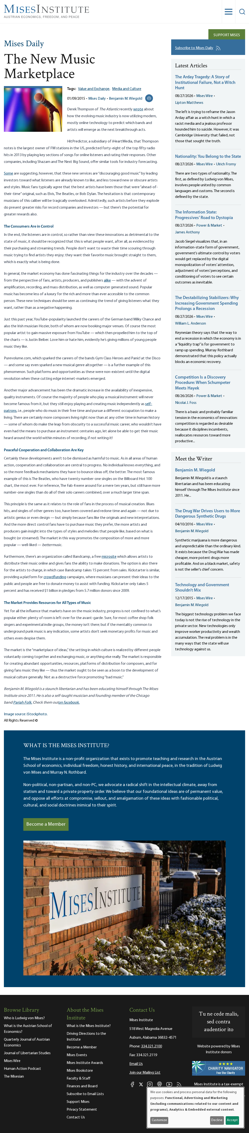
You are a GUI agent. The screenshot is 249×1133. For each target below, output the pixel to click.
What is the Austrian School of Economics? (28, 1029)
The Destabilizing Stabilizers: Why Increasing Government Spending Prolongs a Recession (207, 303)
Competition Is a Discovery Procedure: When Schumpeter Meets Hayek (202, 383)
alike (107, 281)
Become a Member (46, 824)
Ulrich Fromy (226, 164)
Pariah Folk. (22, 703)
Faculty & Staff (78, 1078)
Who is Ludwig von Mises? (24, 1018)
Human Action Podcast (22, 1069)
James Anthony (187, 232)
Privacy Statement (82, 1110)
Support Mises (226, 35)
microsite (109, 557)
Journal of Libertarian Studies (27, 1053)
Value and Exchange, (94, 89)
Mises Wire (204, 96)
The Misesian (14, 1077)
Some (8, 174)
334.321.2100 (151, 1046)
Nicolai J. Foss (185, 403)
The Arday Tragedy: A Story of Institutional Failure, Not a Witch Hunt (205, 82)
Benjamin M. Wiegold (125, 99)
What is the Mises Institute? (89, 1026)
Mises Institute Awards (85, 1063)
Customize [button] (159, 1120)
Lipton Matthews (189, 103)
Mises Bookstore (80, 1071)
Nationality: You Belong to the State (208, 157)
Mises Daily (24, 44)
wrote (138, 109)
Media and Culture (126, 89)
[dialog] (195, 1107)
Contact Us (76, 1117)
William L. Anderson (190, 324)
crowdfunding (55, 577)
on (60, 703)
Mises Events (77, 1055)
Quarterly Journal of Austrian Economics (27, 1042)
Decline (216, 1120)
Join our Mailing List (144, 1073)
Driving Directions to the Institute (86, 1037)
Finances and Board (82, 1086)
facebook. (71, 703)
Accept (232, 1120)
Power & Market (209, 226)
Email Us (136, 1064)
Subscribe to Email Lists (85, 1094)
